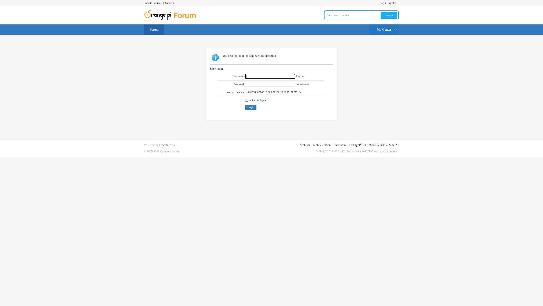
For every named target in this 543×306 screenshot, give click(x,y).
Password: (239, 84)
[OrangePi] (172, 19)
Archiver (305, 145)
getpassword (302, 84)
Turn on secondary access (398, 3)
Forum (154, 29)
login (383, 2)
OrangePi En (357, 145)
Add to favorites (153, 2)
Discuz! (164, 145)
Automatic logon (257, 100)
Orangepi (170, 2)
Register (392, 2)
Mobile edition (322, 145)
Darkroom (339, 145)
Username (237, 76)
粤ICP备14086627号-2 (383, 145)
